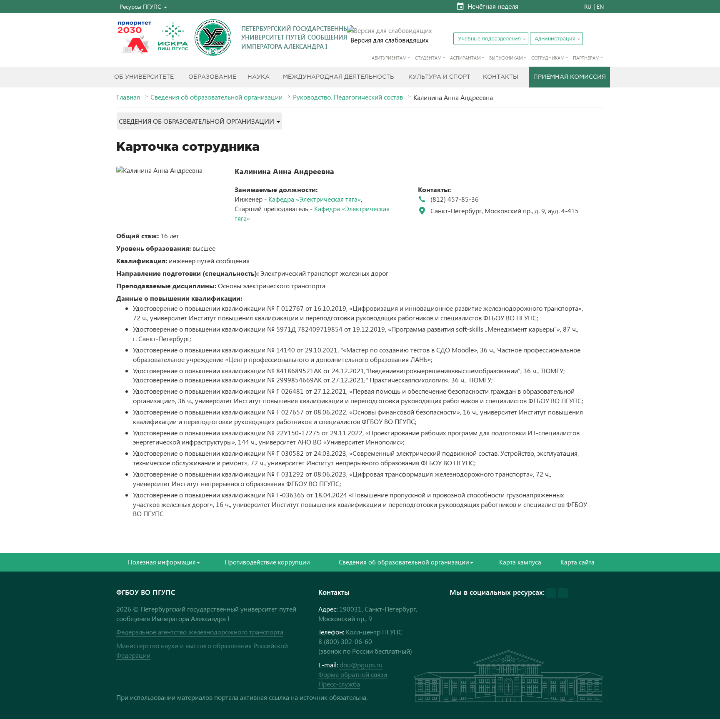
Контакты (500, 77)
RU (588, 6)
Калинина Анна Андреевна (284, 171)
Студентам (428, 57)
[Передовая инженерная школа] (173, 37)
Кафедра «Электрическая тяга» (314, 199)
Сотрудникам (548, 57)
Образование (212, 77)
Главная (128, 97)
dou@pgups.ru (361, 664)
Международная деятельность (338, 77)
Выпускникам (506, 57)
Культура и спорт (439, 77)
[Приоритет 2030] (134, 37)
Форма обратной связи (352, 674)
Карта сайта (577, 562)
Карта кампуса (520, 562)
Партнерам (586, 57)
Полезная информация (162, 562)
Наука (259, 77)
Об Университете (144, 77)
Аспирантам (465, 57)
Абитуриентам (389, 57)
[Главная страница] (213, 37)
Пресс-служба (339, 683)
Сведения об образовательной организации (216, 97)
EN (600, 6)
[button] (143, 6)
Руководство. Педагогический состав (348, 97)
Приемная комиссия (569, 77)
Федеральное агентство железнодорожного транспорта (199, 631)
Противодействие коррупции (267, 562)
